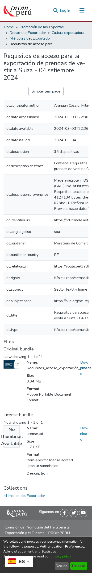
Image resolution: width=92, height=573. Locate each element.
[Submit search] (56, 10)
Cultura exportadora (68, 32)
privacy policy (61, 556)
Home (9, 27)
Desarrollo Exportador (27, 32)
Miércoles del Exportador (30, 38)
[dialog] (46, 555)
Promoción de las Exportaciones (43, 27)
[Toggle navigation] (81, 10)
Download (84, 368)
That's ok (78, 566)
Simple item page (46, 91)
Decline (61, 566)
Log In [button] (65, 10)
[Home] (18, 10)
